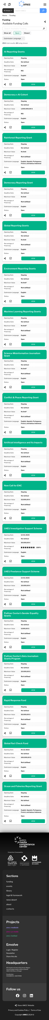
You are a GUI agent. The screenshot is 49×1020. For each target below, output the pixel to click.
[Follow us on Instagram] (24, 995)
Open (17, 33)
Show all (7, 33)
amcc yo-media (12, 932)
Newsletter (10, 953)
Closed (26, 33)
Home (4, 15)
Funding (12, 15)
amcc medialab (12, 928)
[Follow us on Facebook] (17, 995)
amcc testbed (11, 936)
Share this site (11, 956)
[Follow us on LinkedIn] (31, 995)
